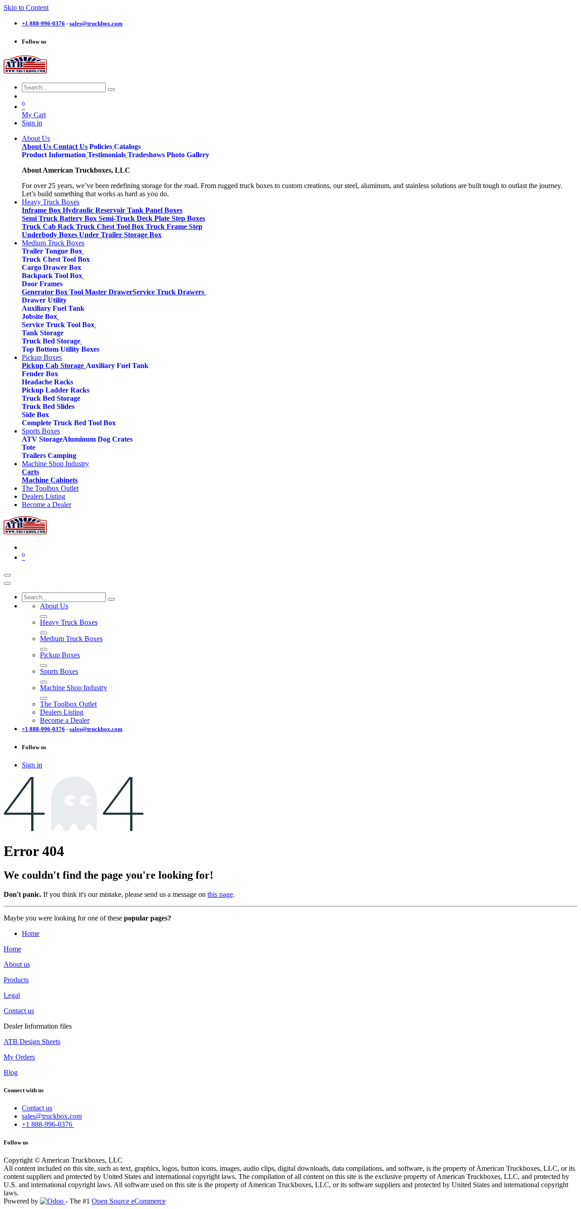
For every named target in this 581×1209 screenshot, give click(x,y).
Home (30, 933)
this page (220, 894)
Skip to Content (26, 7)
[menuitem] (36, 138)
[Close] (7, 583)
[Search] (111, 89)
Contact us (19, 1011)
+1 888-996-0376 (48, 1124)
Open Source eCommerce (129, 1201)
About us (17, 964)
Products (16, 980)
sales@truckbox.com (52, 1116)
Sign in (32, 123)
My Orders (19, 1057)
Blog (11, 1072)
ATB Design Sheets (32, 1041)
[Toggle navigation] (7, 575)
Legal (12, 995)
